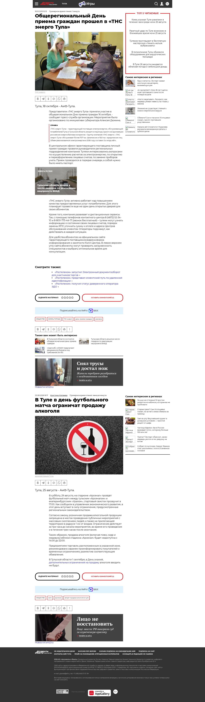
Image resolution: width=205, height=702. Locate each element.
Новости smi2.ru (44, 387)
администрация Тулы (44, 476)
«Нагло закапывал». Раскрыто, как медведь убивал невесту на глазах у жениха (153, 101)
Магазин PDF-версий (87, 651)
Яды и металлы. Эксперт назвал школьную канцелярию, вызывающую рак (151, 83)
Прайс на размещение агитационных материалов (96, 654)
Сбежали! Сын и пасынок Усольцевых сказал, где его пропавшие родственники (153, 120)
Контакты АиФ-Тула (62, 654)
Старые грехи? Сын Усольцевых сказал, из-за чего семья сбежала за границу (153, 411)
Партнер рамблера (78, 692)
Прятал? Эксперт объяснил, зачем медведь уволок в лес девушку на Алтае (152, 439)
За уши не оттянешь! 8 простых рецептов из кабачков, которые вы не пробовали (153, 402)
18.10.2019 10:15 (41, 11)
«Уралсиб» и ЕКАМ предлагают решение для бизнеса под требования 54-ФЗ (60, 350)
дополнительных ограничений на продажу (74, 562)
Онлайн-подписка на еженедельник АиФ (117, 651)
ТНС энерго (40, 92)
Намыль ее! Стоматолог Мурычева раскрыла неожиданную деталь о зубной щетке (152, 129)
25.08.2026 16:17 (41, 395)
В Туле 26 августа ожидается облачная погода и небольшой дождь (147, 65)
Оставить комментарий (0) (102, 298)
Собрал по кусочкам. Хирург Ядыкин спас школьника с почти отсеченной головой (153, 448)
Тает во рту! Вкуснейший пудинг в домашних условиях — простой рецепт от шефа (152, 420)
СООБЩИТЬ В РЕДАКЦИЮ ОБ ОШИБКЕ (137, 654)
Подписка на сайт (147, 651)
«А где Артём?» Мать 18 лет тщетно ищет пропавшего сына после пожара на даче (152, 92)
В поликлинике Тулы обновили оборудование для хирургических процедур (147, 54)
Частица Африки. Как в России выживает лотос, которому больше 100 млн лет (152, 430)
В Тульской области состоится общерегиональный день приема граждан (61, 341)
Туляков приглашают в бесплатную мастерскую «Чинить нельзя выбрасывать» (148, 43)
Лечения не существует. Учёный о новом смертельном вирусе (152, 109)
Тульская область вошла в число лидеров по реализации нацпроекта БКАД (105, 341)
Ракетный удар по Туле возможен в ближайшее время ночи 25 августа (147, 32)
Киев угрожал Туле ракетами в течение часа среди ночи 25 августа (147, 21)
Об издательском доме (64, 651)
